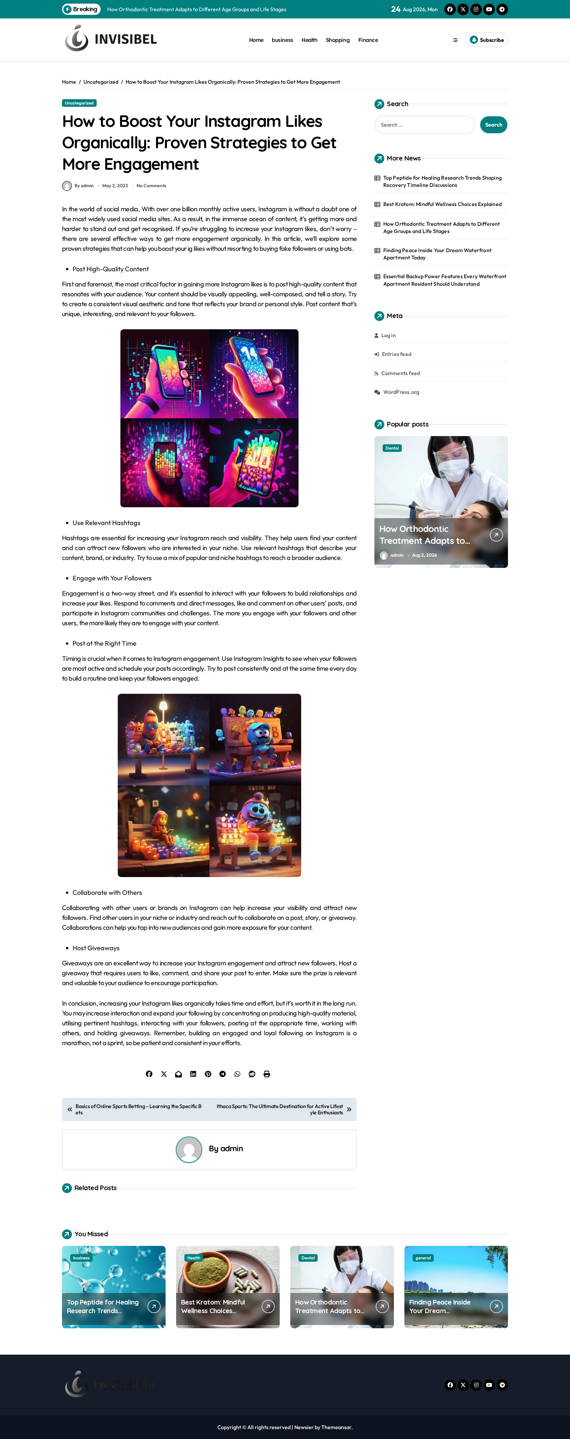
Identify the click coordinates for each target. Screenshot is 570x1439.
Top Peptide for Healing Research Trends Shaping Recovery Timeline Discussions (442, 181)
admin (231, 1148)
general (393, 448)
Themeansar (336, 1427)
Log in (388, 335)
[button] (501, 501)
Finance (368, 40)
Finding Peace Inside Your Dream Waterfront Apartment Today (437, 254)
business (282, 40)
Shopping (338, 40)
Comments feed (400, 373)
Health (309, 40)
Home (256, 40)
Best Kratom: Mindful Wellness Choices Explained (442, 204)
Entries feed (396, 354)
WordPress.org (401, 392)
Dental (308, 1257)
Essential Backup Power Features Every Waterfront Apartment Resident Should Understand (445, 280)
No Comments (151, 186)
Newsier (304, 1427)
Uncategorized (79, 102)
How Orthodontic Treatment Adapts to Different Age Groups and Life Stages (441, 227)
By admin (84, 186)
